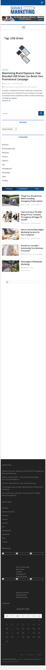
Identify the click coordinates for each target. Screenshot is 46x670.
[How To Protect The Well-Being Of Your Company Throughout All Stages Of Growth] (10, 212)
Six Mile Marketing (8, 659)
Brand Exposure (9, 87)
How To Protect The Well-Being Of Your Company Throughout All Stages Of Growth (31, 216)
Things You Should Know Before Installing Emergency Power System (32, 198)
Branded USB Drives (21, 87)
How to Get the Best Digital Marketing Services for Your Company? (32, 232)
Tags (37, 189)
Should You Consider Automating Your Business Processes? (32, 248)
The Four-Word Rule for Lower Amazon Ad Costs (19, 483)
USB (28, 87)
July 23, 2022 (25, 204)
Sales (4, 176)
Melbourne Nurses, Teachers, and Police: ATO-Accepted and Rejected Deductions (23, 472)
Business (5, 69)
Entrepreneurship (8, 149)
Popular (9, 189)
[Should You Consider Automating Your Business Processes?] (10, 246)
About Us (39, 654)
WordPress (36, 659)
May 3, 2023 (7, 83)
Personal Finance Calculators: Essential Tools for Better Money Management (21, 494)
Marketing (6, 172)
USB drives (34, 87)
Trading (5, 180)
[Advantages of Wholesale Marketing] (10, 262)
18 (12, 633)
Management (7, 168)
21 (28, 633)
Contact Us (30, 654)
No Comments (18, 83)
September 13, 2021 (27, 267)
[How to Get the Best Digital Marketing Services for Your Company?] (10, 230)
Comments (23, 189)
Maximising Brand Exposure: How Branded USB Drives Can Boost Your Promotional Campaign (22, 76)
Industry (5, 161)
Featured (5, 153)
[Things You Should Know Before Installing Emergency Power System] (10, 196)
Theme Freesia (28, 659)
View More (8, 100)
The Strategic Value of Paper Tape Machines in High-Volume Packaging (22, 488)
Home (21, 654)
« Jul (3, 645)
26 (18, 637)
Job (3, 165)
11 (12, 629)
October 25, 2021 (27, 254)
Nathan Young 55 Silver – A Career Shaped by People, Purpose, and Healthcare (20, 478)
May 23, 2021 (26, 238)
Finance (5, 157)
